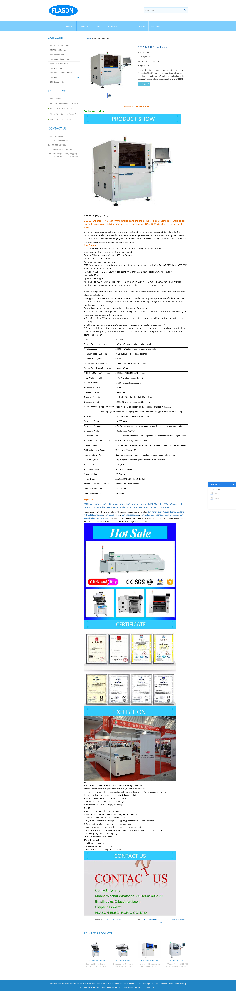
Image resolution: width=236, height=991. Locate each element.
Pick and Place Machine (93, 515)
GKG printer (163, 507)
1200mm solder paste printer (105, 507)
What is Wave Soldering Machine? (63, 114)
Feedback (141, 26)
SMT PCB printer (155, 504)
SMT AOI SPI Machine (130, 515)
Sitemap (183, 984)
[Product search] (185, 10)
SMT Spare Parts (103, 518)
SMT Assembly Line (58, 68)
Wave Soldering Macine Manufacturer (151, 984)
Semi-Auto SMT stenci (96, 960)
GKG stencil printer (148, 507)
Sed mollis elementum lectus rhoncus (64, 103)
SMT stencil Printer (176, 960)
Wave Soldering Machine (173, 512)
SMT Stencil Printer (112, 515)
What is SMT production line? (61, 119)
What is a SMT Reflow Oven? (61, 109)
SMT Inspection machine (60, 59)
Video (127, 26)
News (98, 26)
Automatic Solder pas (150, 960)
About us (69, 26)
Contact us (155, 26)
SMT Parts (54, 77)
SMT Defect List (56, 98)
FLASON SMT (215, 490)
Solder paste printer (129, 507)
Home (55, 26)
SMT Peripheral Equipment (167, 515)
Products (84, 26)
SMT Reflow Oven (155, 512)
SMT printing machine (136, 504)
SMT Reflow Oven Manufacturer (125, 984)
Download (112, 26)
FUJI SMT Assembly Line (115, 919)
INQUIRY (145, 84)
